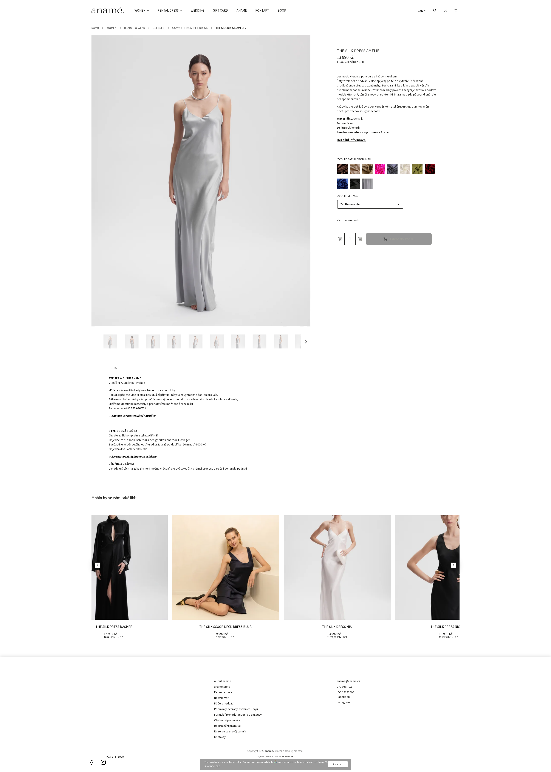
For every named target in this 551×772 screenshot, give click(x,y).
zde (218, 766)
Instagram (343, 702)
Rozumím (338, 764)
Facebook (343, 697)
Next (454, 565)
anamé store (222, 687)
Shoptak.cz (287, 756)
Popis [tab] (113, 368)
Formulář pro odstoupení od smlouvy (238, 715)
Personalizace (223, 692)
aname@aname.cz (348, 681)
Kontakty (220, 737)
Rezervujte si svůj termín (230, 731)
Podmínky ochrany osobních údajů (236, 709)
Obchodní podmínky (227, 720)
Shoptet (269, 756)
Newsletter (221, 698)
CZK (420, 11)
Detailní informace (351, 140)
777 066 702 (344, 687)
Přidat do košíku (402, 239)
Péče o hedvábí (224, 703)
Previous (98, 565)
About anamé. (223, 681)
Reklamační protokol (227, 726)
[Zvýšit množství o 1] (360, 239)
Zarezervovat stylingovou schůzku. (134, 457)
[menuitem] (144, 11)
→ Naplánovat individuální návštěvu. (132, 416)
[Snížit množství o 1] (340, 239)
